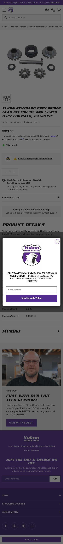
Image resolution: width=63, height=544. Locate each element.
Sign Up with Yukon (31, 298)
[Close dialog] (57, 241)
